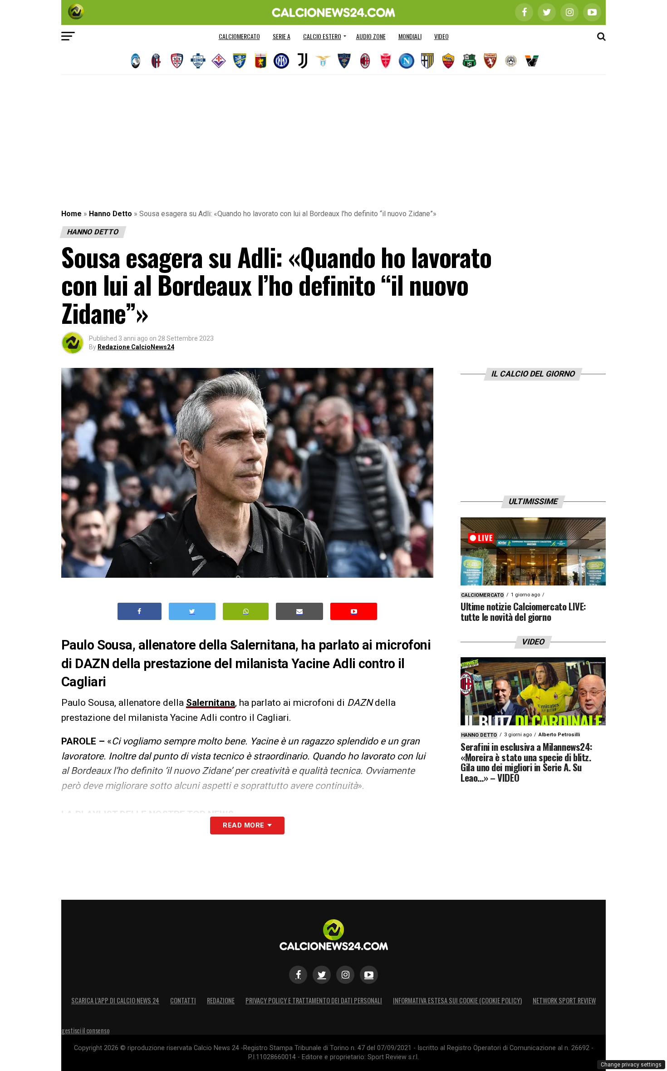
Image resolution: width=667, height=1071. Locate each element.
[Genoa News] (260, 61)
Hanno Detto (110, 213)
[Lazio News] (323, 61)
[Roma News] (448, 61)
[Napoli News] (406, 61)
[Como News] (197, 61)
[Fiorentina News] (218, 61)
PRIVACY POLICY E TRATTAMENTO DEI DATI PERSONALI (313, 1000)
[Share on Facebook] (139, 611)
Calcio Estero (322, 36)
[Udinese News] (510, 61)
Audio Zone (371, 36)
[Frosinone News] (239, 61)
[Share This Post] (246, 611)
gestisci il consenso (85, 1030)
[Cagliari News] (177, 61)
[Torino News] (490, 61)
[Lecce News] (344, 61)
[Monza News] (385, 61)
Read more (243, 825)
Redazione (221, 1000)
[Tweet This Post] (192, 611)
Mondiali (410, 36)
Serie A (281, 36)
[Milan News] (364, 61)
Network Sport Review (564, 1000)
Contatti (183, 1000)
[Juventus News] (302, 61)
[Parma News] (427, 61)
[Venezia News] (531, 61)
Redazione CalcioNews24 (136, 347)
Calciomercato (239, 36)
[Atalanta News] (135, 61)
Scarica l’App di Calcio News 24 (115, 1000)
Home (71, 213)
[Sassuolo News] (469, 61)
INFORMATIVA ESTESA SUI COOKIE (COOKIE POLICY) (457, 1000)
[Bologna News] (156, 61)
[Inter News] (281, 61)
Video (441, 36)
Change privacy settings (631, 1064)
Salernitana (210, 702)
